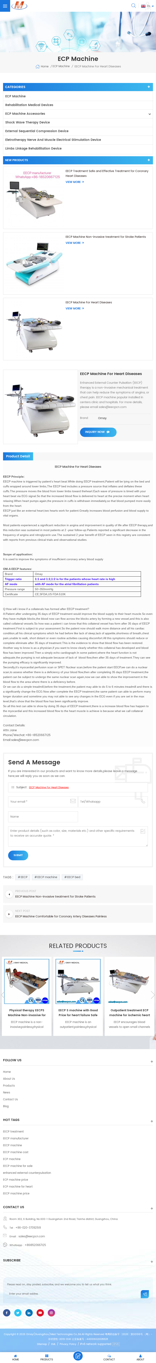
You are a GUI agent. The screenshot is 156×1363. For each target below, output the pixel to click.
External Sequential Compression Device (36, 131)
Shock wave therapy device (27, 122)
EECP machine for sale (17, 1166)
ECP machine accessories (25, 113)
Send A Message (78, 1356)
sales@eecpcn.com (31, 1236)
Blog (6, 1106)
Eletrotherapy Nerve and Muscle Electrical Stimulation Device (53, 139)
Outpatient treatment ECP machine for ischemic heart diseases (129, 1013)
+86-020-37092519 (28, 1228)
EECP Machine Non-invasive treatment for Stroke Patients (106, 237)
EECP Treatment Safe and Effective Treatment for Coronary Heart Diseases (107, 173)
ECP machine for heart (18, 1187)
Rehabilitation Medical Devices (29, 105)
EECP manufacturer (16, 1139)
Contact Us (10, 1099)
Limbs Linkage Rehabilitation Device (33, 148)
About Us (9, 1079)
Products (9, 1086)
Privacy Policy (68, 1344)
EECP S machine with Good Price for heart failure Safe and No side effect (78, 1013)
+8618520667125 (35, 1245)
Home (45, 67)
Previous (3, 995)
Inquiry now (95, 432)
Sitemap (42, 1344)
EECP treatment (13, 1132)
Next (153, 995)
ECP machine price (15, 1180)
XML (53, 1344)
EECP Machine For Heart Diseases (89, 302)
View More (73, 182)
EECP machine (47, 877)
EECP (24, 877)
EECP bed (73, 877)
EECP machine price (16, 1194)
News (6, 1093)
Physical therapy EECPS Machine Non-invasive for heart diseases (27, 1013)
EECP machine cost (15, 1152)
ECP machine (15, 96)
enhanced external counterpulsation (27, 1173)
